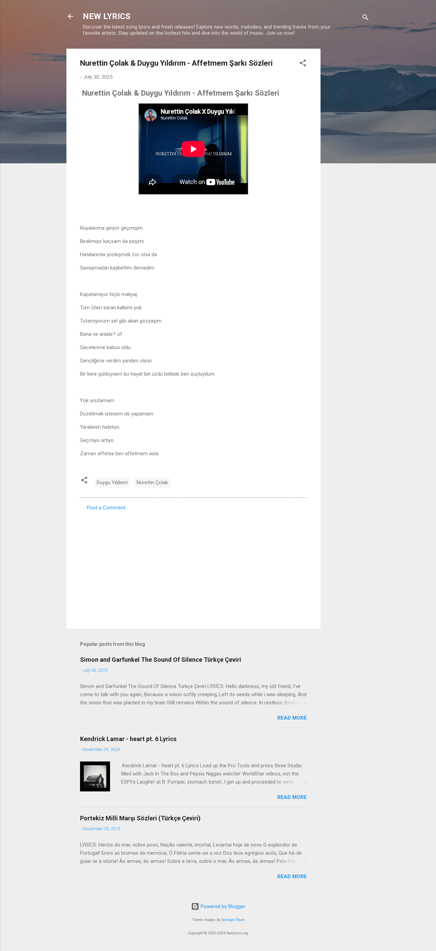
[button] (303, 64)
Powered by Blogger (222, 906)
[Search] (365, 18)
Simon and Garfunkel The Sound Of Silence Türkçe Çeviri (160, 659)
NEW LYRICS (106, 16)
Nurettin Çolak (152, 482)
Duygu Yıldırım (112, 482)
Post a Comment (106, 508)
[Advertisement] (348, 151)
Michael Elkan (233, 920)
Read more (292, 718)
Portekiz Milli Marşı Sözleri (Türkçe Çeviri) (140, 818)
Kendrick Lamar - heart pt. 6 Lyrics (128, 738)
